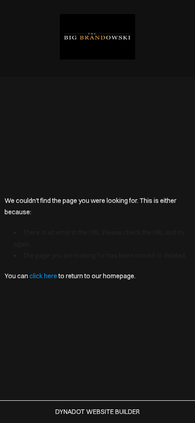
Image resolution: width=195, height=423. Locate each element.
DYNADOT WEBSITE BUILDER (97, 412)
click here (43, 276)
